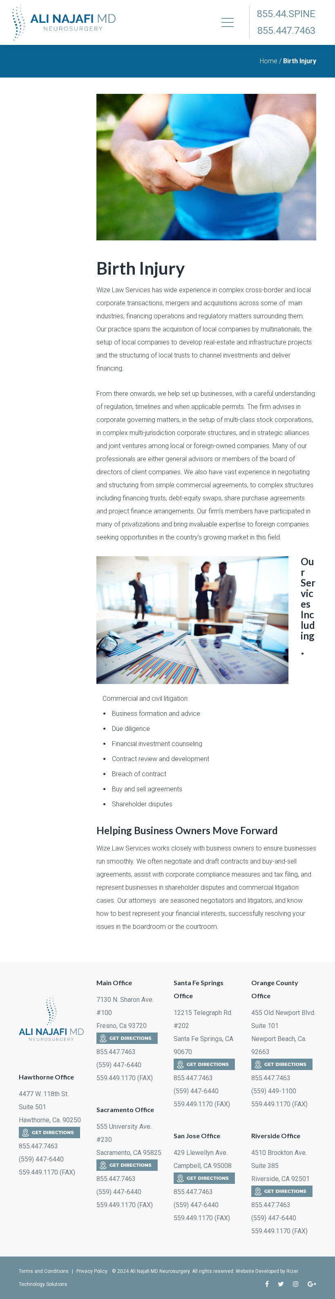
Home (268, 61)
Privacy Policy (91, 1271)
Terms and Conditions (44, 1271)
